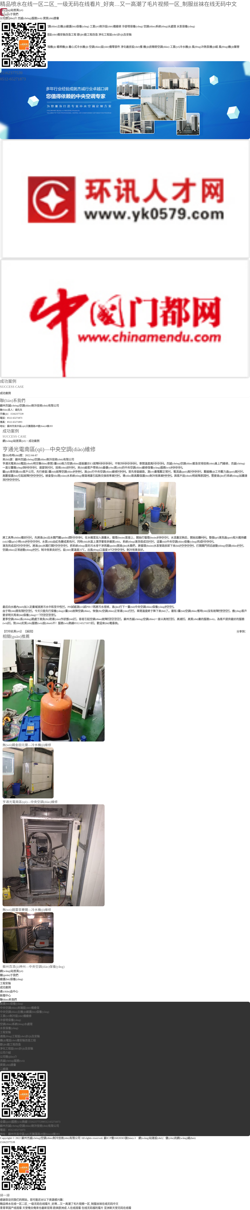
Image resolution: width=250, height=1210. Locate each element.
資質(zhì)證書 (8, 1064)
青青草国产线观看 (11, 1207)
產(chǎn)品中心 (9, 991)
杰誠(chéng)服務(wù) (12, 1060)
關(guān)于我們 (9, 975)
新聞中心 (5, 995)
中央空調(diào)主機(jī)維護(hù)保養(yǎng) (24, 1011)
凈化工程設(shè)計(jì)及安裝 (16, 1048)
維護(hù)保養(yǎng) (11, 979)
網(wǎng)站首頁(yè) (14, 440)
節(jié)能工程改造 (10, 1044)
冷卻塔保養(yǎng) (10, 1020)
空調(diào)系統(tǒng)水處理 (16, 1024)
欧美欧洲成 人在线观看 (67, 1207)
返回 (29, 631)
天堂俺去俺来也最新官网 (37, 1207)
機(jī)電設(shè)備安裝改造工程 (18, 1040)
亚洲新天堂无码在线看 (117, 1207)
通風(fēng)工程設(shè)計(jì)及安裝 (20, 1036)
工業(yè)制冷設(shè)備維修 (15, 1015)
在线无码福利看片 (92, 1207)
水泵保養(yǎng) (9, 1028)
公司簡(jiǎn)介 (8, 1056)
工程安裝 (5, 983)
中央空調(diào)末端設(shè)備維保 (19, 1007)
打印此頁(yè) (12, 631)
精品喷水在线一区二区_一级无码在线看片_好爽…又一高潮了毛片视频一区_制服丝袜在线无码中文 (118, 4)
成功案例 (5, 393)
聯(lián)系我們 (8, 999)
